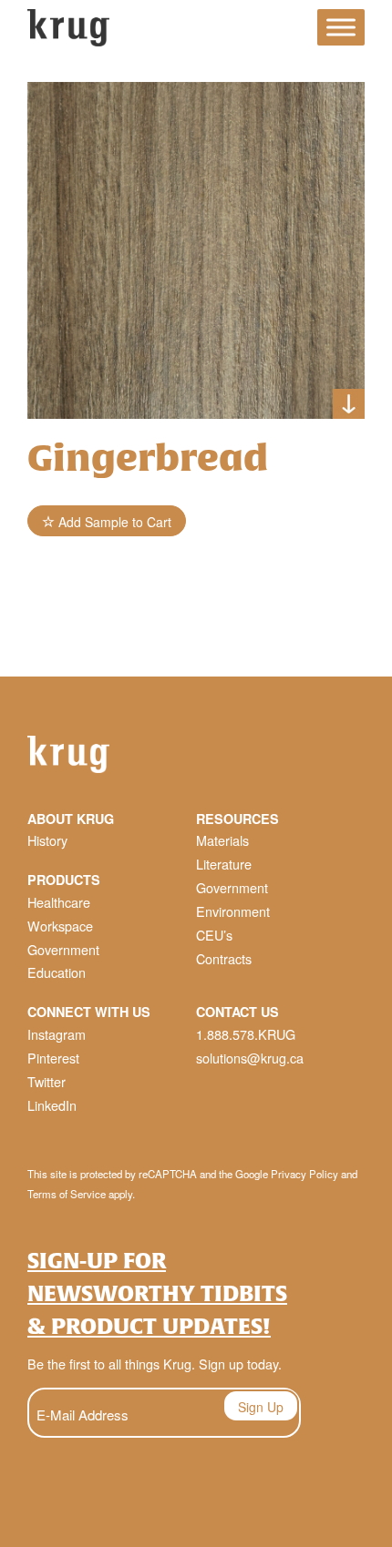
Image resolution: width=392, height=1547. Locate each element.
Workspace (60, 925)
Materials (222, 840)
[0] (287, 30)
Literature (224, 863)
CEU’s (214, 934)
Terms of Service (66, 1193)
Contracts (224, 958)
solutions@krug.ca (250, 1057)
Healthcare (58, 901)
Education (56, 972)
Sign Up (261, 1407)
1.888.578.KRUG (245, 1033)
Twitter (46, 1081)
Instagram (56, 1033)
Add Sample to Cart (113, 522)
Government (63, 949)
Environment (233, 911)
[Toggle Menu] (341, 27)
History (47, 840)
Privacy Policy (304, 1173)
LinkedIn (52, 1104)
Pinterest (53, 1057)
